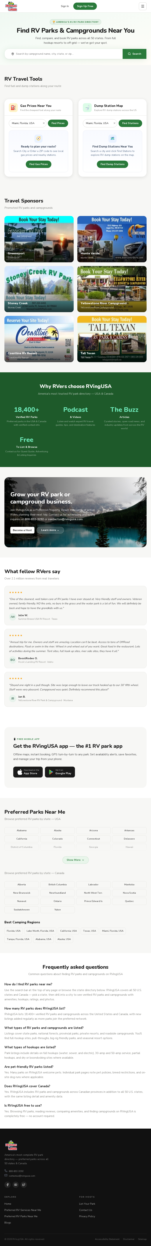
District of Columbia (21, 847)
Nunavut (21, 901)
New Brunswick (21, 893)
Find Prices (58, 123)
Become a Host (22, 530)
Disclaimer (128, 1239)
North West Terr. (93, 893)
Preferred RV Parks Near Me (21, 1216)
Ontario (58, 901)
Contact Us (85, 1210)
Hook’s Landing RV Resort (32, 661)
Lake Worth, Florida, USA (40, 931)
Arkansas (129, 830)
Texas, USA (89, 931)
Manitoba (129, 884)
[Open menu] (143, 6)
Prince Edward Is (93, 901)
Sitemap (142, 1239)
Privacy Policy (87, 1216)
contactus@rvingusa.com (22, 1175)
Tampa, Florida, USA (18, 939)
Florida (58, 847)
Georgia (93, 847)
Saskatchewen (22, 909)
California (21, 838)
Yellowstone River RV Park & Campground (40, 700)
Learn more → (50, 530)
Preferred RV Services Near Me (22, 1210)
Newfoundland (57, 893)
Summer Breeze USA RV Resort (34, 618)
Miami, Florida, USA (112, 931)
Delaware (129, 838)
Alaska (57, 830)
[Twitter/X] (24, 1185)
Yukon (58, 909)
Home (7, 1204)
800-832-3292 (16, 1171)
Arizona (93, 830)
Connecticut (93, 838)
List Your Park (87, 1204)
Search (136, 54)
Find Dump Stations (112, 164)
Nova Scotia (129, 893)
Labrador (93, 884)
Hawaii (129, 847)
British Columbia (58, 884)
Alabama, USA (43, 939)
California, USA (68, 931)
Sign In (65, 6)
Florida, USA (13, 931)
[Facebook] (7, 1185)
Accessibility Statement (107, 1239)
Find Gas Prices (38, 164)
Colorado (57, 838)
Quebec (129, 901)
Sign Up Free (85, 6)
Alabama (22, 830)
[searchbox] (67, 54)
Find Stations (130, 123)
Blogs (7, 1222)
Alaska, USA (64, 939)
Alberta (21, 884)
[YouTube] (16, 1185)
